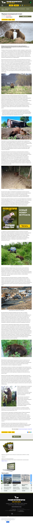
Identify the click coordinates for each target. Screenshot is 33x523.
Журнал (11, 5)
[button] (8, 519)
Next (31, 482)
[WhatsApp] (29, 432)
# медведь (13, 19)
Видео (18, 503)
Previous (1, 482)
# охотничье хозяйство (5, 19)
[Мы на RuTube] (16, 507)
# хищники (9, 19)
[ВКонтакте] (27, 432)
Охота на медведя (8, 15)
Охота (11, 503)
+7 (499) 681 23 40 (14, 509)
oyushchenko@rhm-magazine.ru (12, 510)
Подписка (16, 5)
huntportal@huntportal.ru (21, 511)
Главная (8, 503)
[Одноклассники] (28, 432)
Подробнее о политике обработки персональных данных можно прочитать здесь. (7, 520)
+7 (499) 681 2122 (21, 510)
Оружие (15, 503)
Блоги (21, 503)
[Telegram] (31, 432)
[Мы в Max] (20, 507)
